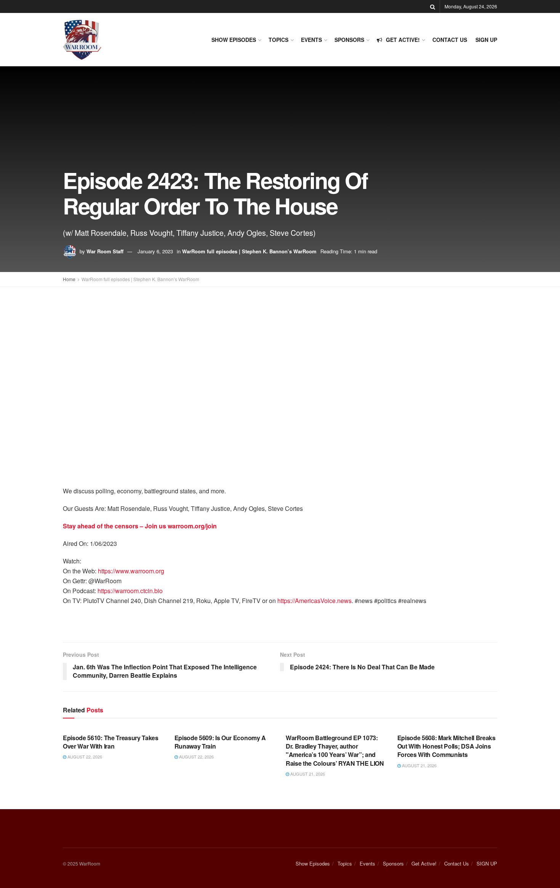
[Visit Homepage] (82, 40)
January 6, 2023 (155, 251)
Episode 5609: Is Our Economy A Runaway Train (220, 741)
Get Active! (403, 39)
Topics (278, 39)
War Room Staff (104, 251)
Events (311, 39)
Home (69, 279)
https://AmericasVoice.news (314, 600)
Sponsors (349, 39)
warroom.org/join (192, 526)
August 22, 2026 (84, 757)
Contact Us (449, 39)
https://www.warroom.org (131, 570)
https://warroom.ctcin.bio (130, 590)
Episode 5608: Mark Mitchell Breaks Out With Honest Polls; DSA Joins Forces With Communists (446, 746)
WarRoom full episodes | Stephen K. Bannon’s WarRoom (249, 251)
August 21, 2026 (307, 774)
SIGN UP (486, 39)
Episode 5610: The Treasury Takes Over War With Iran (110, 741)
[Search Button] (432, 6)
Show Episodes (233, 39)
